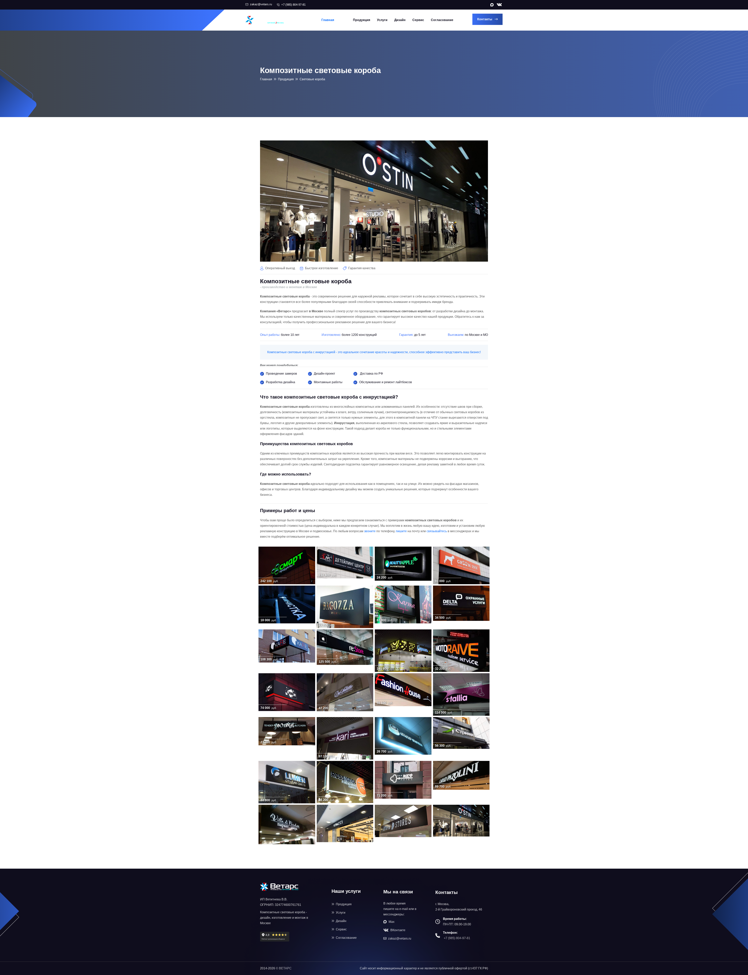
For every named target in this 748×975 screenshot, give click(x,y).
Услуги (382, 20)
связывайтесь (437, 531)
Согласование (442, 20)
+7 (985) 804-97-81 (457, 938)
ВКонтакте (397, 930)
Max (391, 921)
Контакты (485, 19)
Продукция (361, 20)
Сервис (418, 20)
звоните (370, 531)
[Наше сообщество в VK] (499, 4)
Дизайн (400, 20)
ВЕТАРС (285, 968)
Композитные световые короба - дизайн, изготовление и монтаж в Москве (284, 918)
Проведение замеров (281, 373)
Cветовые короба (312, 79)
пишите (401, 531)
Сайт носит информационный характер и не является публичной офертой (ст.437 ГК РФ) (424, 968)
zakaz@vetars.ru (399, 938)
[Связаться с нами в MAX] (491, 4)
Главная (327, 20)
